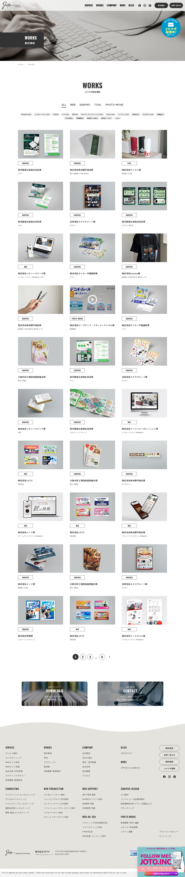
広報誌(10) (160, 114)
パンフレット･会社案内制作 (133, 799)
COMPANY (112, 5)
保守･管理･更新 (89, 795)
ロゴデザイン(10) (148, 114)
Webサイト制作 (12, 762)
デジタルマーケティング (15, 799)
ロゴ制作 (125, 795)
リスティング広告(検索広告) (95, 823)
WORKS (99, 5)
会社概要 (86, 771)
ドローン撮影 (127, 832)
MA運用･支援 (88, 804)
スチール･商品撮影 (129, 827)
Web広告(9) (69, 118)
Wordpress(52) (26, 114)
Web (46, 758)
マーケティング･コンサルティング (20, 795)
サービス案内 (11, 753)
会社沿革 (86, 767)
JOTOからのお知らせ (130, 768)
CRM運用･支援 (88, 808)
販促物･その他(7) (92, 118)
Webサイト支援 (12, 767)
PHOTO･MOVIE (114, 104)
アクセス (86, 776)
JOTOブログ (126, 753)
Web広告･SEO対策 (14, 771)
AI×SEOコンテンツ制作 (92, 799)
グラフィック (50, 762)
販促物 (47, 767)
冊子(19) (75, 114)
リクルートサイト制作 (53, 812)
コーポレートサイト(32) (42, 114)
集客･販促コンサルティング (17, 812)
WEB (72, 104)
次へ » (109, 657)
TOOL (97, 104)
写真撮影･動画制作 (13, 780)
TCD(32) (55, 114)
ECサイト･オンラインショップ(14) (92, 114)
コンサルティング (13, 758)
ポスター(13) (110, 114)
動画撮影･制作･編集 (130, 823)
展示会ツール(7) (106, 118)
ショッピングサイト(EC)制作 (56, 799)
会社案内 (86, 753)
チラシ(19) (65, 114)
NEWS (122, 5)
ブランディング (127, 808)
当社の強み (87, 758)
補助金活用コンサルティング (17, 808)
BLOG (131, 5)
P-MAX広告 (87, 832)
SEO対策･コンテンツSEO (94, 836)
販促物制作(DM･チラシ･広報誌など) (136, 804)
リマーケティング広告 (92, 827)
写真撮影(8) (79, 118)
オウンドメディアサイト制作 (56, 817)
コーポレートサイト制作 (54, 795)
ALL (64, 104)
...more (117, 118)
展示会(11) (135, 114)
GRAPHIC (84, 104)
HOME (20, 65)
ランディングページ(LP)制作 (56, 804)
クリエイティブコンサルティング (19, 804)
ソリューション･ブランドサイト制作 (59, 808)
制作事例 (48, 753)
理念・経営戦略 (89, 762)
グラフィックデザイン (15, 776)
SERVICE (89, 5)
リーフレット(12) (123, 114)
